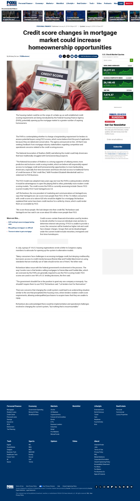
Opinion (54, 441)
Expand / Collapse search (115, 3)
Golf (30, 459)
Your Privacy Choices (49, 486)
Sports (31, 441)
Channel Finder (99, 445)
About (96, 441)
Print (72, 56)
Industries (54, 427)
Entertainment (99, 409)
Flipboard (112, 487)
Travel (96, 414)
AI (7, 459)
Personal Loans (12, 417)
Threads (68, 56)
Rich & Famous (99, 412)
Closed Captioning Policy (102, 462)
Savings (9, 419)
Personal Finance (25, 3)
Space (9, 462)
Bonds (53, 419)
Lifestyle (69, 3)
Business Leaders (56, 424)
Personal (119, 409)
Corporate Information (101, 459)
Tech (91, 3)
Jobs (95, 447)
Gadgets (9, 449)
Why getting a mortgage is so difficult (20, 228)
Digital (9, 445)
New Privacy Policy (31, 486)
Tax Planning (11, 429)
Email (76, 56)
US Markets (54, 412)
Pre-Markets (55, 432)
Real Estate (81, 3)
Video (99, 3)
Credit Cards (11, 414)
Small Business (34, 414)
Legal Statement (30, 490)
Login (121, 3)
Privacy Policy (112, 153)
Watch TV (129, 3)
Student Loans (11, 412)
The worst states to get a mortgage (20, 231)
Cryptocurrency (56, 414)
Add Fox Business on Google (89, 56)
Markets (49, 3)
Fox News (97, 467)
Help (58, 486)
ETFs (52, 422)
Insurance (10, 422)
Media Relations (99, 457)
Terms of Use (122, 153)
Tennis (31, 462)
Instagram (104, 487)
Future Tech (11, 457)
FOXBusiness (24, 56)
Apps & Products (99, 474)
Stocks (53, 409)
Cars (95, 417)
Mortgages (10, 409)
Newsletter (123, 487)
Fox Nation (97, 469)
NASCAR (31, 452)
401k (8, 424)
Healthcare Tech (12, 454)
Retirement (10, 427)
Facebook (60, 56)
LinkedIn (116, 487)
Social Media (11, 447)
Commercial (120, 412)
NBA (30, 447)
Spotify (127, 487)
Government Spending (36, 409)
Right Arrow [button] (136, 16)
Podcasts (108, 3)
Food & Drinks (98, 422)
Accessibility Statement (102, 464)
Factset (68, 488)
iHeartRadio (131, 487)
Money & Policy (33, 412)
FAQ (95, 454)
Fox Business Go (99, 471)
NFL (30, 445)
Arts (95, 424)
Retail (52, 429)
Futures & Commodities (58, 417)
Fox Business (12, 3)
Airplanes (97, 419)
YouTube (108, 487)
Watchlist (60, 3)
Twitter (64, 56)
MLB (30, 449)
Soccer (31, 457)
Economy (39, 3)
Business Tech (11, 452)
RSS (119, 487)
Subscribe (117, 147)
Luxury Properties (122, 414)
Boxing (31, 454)
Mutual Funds (55, 434)
